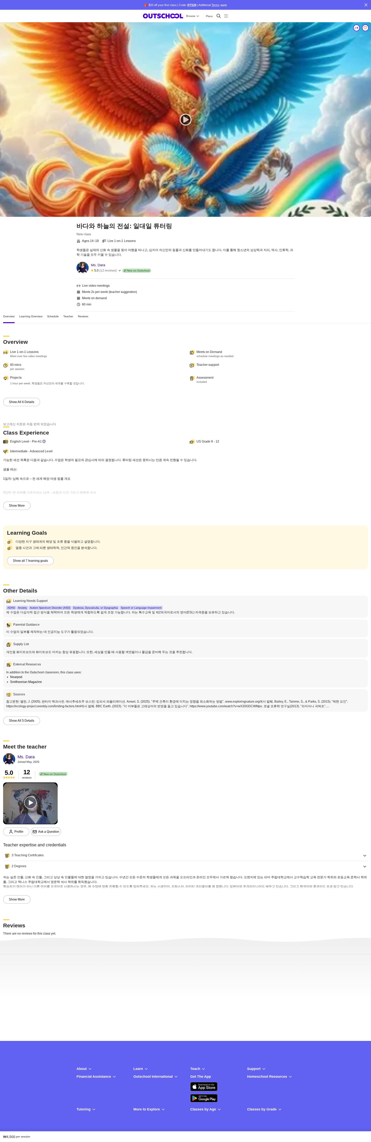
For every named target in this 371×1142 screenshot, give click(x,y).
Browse (190, 16)
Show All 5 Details (21, 720)
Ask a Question (48, 831)
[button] (185, 855)
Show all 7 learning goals (30, 560)
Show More (17, 505)
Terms (215, 5)
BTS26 (191, 5)
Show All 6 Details (21, 402)
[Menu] (226, 16)
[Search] (218, 15)
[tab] (9, 316)
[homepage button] (163, 16)
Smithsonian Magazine (26, 681)
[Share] (356, 28)
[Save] (365, 28)
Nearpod (16, 677)
